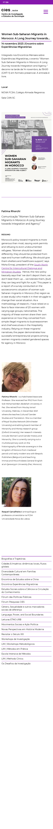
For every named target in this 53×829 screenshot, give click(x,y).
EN (7, 2)
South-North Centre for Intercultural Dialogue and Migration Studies (24, 268)
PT (4, 2)
